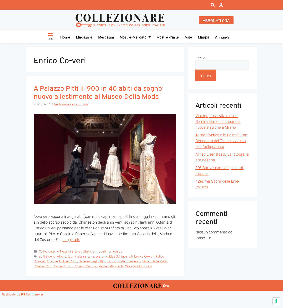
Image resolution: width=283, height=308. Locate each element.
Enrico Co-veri (144, 256)
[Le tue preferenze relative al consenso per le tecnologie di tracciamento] (276, 301)
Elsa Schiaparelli (121, 256)
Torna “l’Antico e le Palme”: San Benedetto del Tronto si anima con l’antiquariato (221, 140)
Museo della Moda (154, 261)
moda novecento (128, 261)
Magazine (84, 36)
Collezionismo (49, 251)
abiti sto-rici (47, 256)
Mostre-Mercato (133, 36)
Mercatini (106, 36)
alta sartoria (85, 256)
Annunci (222, 36)
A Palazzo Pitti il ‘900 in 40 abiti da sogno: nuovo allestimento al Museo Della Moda (99, 91)
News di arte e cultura (75, 251)
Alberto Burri (66, 256)
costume (102, 256)
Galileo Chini (68, 261)
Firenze (52, 261)
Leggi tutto (71, 239)
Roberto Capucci (85, 266)
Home (65, 36)
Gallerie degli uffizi (92, 261)
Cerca (200, 57)
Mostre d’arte (168, 36)
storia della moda (111, 266)
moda (111, 261)
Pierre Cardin (62, 266)
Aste (188, 36)
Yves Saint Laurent (138, 266)
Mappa (203, 36)
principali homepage (107, 251)
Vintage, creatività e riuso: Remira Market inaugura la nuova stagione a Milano (217, 121)
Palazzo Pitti (42, 266)
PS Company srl (32, 294)
